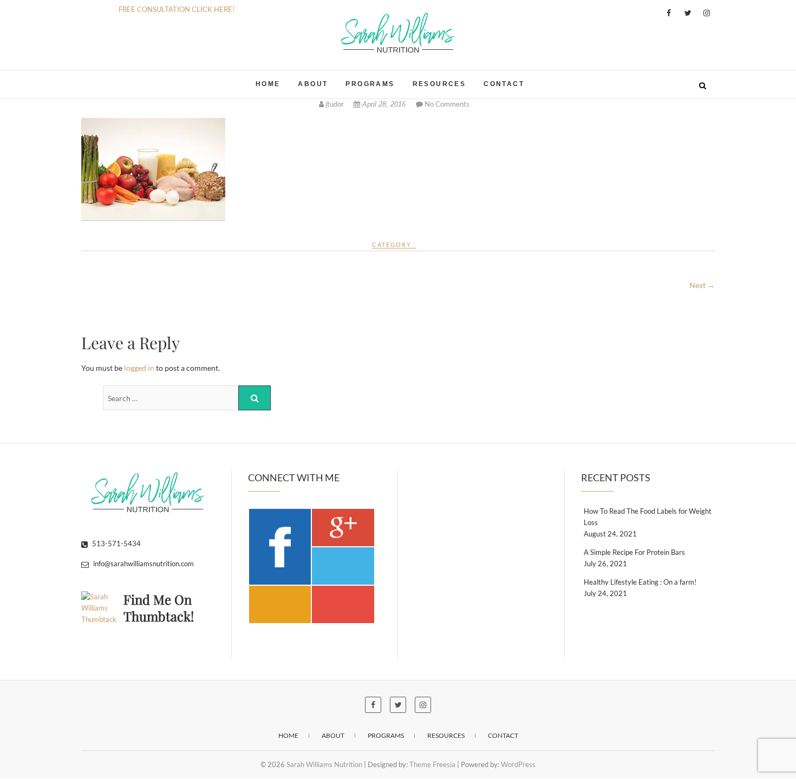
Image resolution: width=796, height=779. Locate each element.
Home (268, 84)
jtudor (334, 104)
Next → (702, 285)
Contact (504, 84)
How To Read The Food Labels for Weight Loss (648, 517)
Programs (369, 84)
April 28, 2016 (384, 104)
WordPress (518, 764)
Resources (439, 84)
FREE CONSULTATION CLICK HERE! (176, 9)
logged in (139, 367)
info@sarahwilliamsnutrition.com (143, 563)
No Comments (447, 104)
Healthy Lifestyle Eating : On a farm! (640, 582)
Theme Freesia (432, 764)
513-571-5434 (115, 543)
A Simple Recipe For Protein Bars (634, 552)
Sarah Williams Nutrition (153, 78)
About (313, 84)
